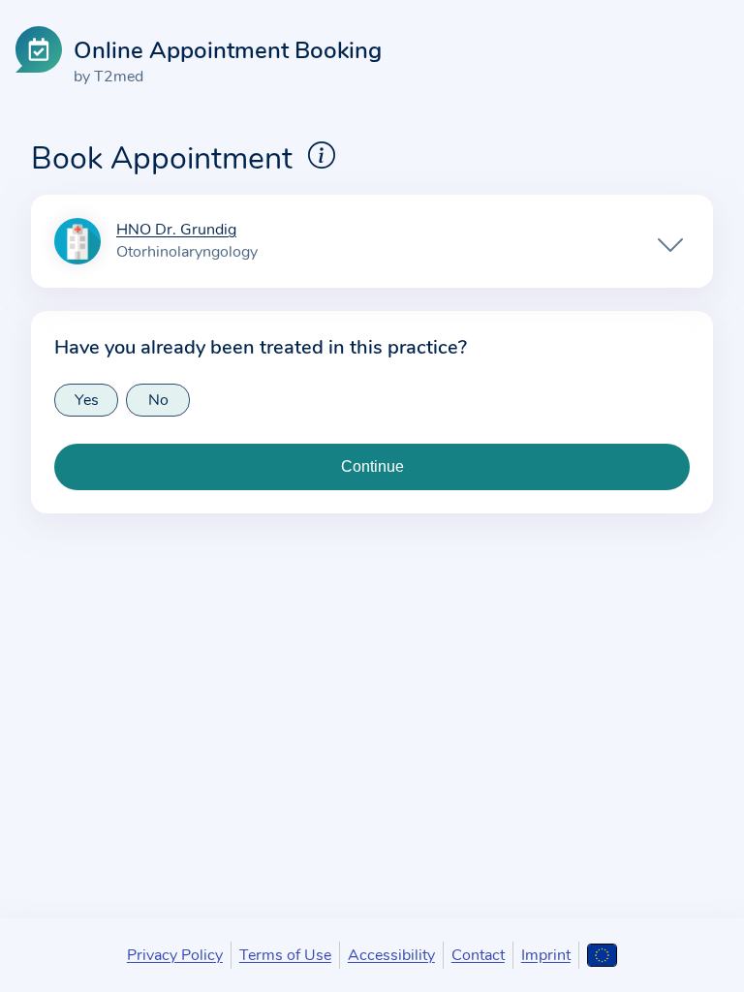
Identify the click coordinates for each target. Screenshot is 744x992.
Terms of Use (285, 955)
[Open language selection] (602, 955)
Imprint (546, 955)
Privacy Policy (175, 955)
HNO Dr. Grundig (176, 230)
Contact (478, 955)
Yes (87, 400)
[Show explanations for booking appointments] (321, 155)
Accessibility (391, 955)
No (158, 400)
